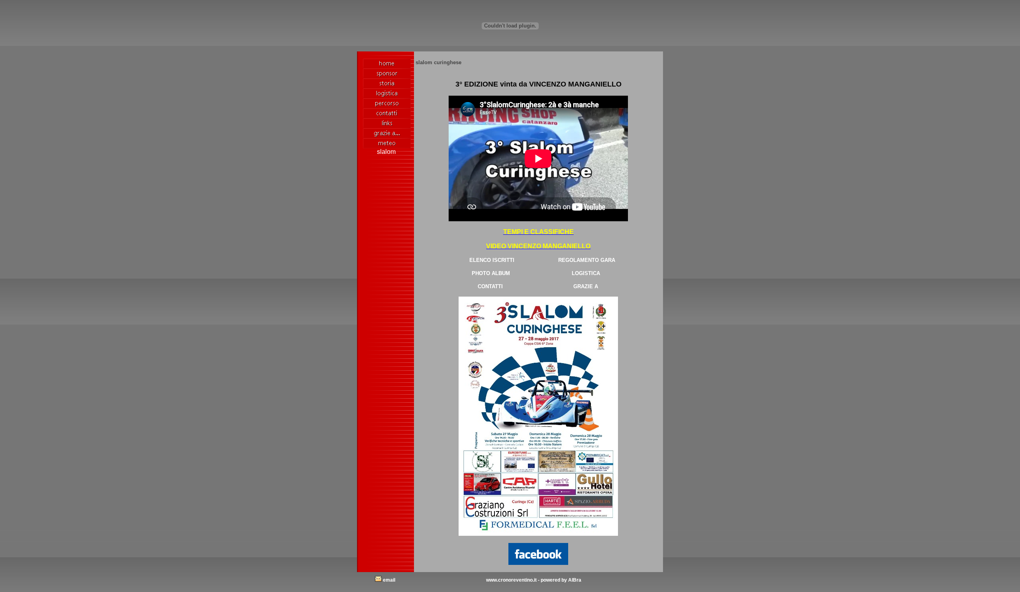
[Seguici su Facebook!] (538, 552)
